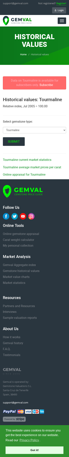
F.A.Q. (7, 349)
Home (23, 54)
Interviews (9, 312)
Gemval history (13, 343)
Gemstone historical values (21, 271)
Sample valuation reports (20, 318)
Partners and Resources (19, 306)
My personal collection (18, 245)
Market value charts (16, 277)
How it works (11, 337)
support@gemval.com (15, 3)
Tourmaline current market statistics (27, 160)
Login (61, 10)
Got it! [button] (34, 450)
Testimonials (11, 355)
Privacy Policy (29, 440)
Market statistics (14, 283)
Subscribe (46, 85)
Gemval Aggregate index (19, 265)
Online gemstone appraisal (21, 234)
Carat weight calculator (18, 240)
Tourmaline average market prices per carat (32, 167)
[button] (41, 440)
